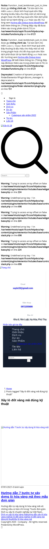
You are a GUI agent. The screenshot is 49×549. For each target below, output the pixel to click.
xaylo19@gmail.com (23, 288)
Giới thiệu (10, 104)
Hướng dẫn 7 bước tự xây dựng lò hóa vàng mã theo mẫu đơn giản (24, 496)
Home (9, 389)
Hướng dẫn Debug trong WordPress (27, 23)
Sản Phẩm (11, 112)
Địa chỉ (30, 315)
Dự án (9, 110)
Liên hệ (9, 121)
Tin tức (9, 118)
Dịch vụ (9, 107)
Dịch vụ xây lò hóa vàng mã (14, 514)
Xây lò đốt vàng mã (18, 517)
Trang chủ (11, 101)
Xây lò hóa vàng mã (22, 519)
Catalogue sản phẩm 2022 (23, 115)
